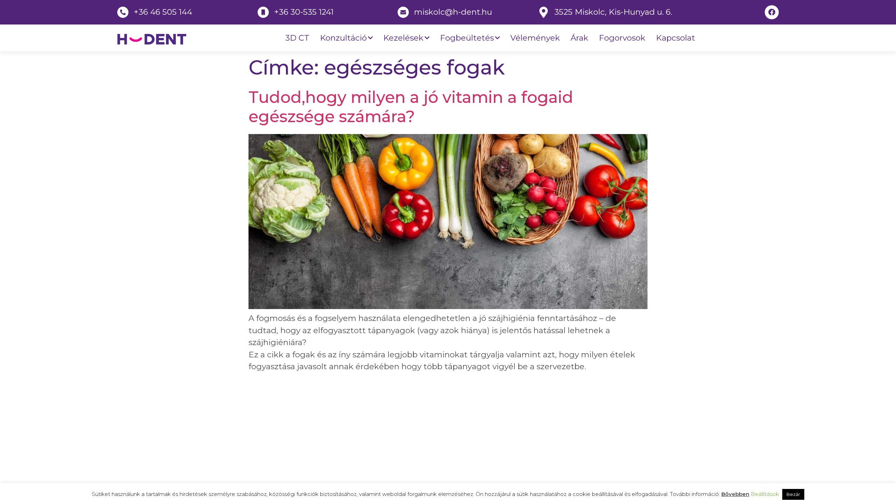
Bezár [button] (793, 494)
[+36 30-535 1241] (263, 12)
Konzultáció (343, 38)
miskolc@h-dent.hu (453, 12)
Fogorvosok (622, 38)
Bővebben (735, 494)
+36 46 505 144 (163, 12)
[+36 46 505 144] (122, 12)
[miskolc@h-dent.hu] (403, 12)
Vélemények (535, 38)
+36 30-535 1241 (304, 12)
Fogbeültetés (467, 38)
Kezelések (403, 38)
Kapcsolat (675, 38)
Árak (579, 38)
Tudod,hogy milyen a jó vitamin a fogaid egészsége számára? (410, 106)
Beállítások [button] (765, 494)
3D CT (297, 38)
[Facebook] (772, 12)
